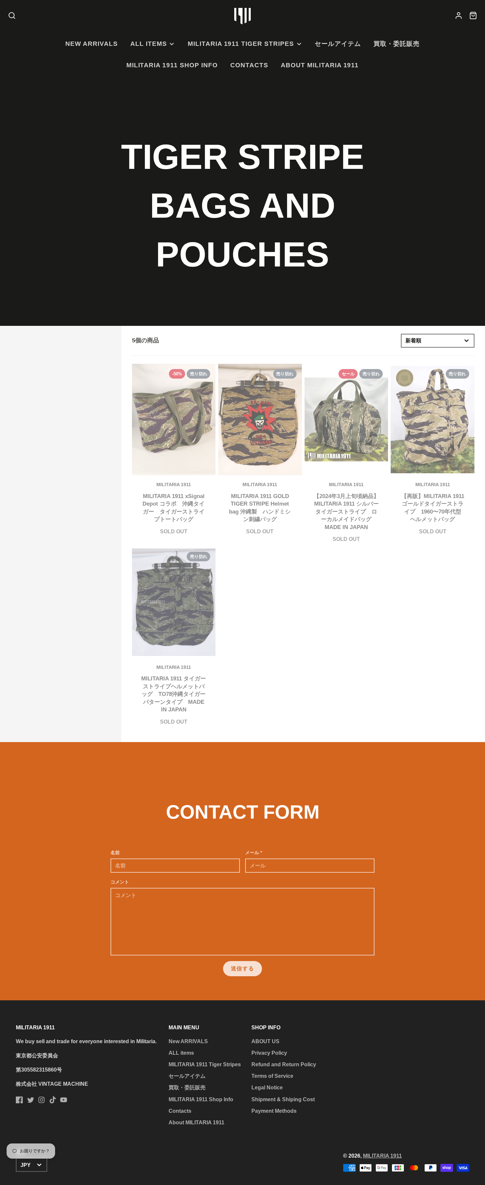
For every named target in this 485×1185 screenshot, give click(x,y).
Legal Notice (267, 1087)
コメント (120, 882)
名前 (115, 852)
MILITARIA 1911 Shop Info (172, 65)
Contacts (249, 65)
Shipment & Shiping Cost (283, 1099)
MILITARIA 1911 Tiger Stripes (241, 43)
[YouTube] (63, 1100)
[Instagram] (41, 1100)
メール (253, 852)
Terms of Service (272, 1076)
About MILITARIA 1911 (320, 65)
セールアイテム (338, 43)
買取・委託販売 (396, 43)
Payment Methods (274, 1111)
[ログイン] (459, 16)
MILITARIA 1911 (382, 1156)
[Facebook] (19, 1100)
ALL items (148, 43)
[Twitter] (30, 1100)
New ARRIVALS (91, 43)
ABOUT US (265, 1041)
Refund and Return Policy (283, 1064)
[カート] (473, 16)
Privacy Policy (269, 1053)
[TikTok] (52, 1100)
